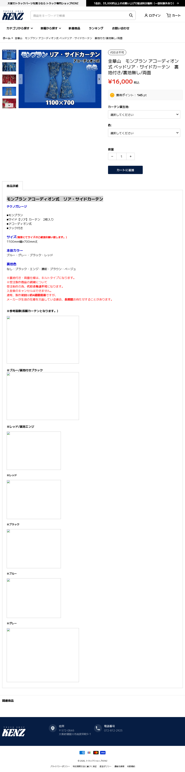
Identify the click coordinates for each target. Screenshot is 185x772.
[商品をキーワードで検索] (131, 15)
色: (110, 125)
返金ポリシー (105, 766)
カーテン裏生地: (119, 106)
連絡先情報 (119, 766)
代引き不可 (117, 52)
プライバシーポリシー (60, 766)
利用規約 (131, 766)
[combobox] (83, 15)
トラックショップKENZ (96, 760)
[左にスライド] (21, 79)
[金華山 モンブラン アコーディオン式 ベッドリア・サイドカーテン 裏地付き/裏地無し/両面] (9, 55)
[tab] (12, 185)
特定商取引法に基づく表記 (85, 766)
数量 (111, 149)
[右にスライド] (99, 79)
